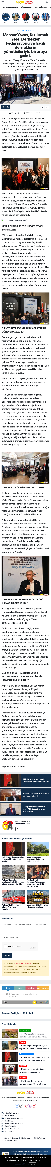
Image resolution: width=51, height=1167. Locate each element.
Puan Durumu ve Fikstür (14, 1123)
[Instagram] (30, 1106)
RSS (6, 1154)
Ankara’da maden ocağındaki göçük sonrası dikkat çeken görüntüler (13, 882)
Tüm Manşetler (10, 1126)
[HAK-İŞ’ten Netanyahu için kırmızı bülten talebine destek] (13, 849)
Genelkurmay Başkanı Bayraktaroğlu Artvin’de (31, 1070)
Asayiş (22, 1042)
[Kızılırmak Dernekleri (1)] (25, 467)
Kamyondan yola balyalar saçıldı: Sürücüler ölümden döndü (34, 1047)
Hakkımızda (25, 1138)
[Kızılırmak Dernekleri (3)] (25, 576)
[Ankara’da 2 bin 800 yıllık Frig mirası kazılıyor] (38, 897)
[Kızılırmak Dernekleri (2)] (25, 308)
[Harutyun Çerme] (7, 825)
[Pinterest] (26, 1106)
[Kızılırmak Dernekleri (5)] (14, 220)
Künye (6, 1138)
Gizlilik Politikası (40, 1138)
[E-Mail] (17, 829)
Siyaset (23, 1066)
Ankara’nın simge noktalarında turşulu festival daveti (35, 859)
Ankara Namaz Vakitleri (14, 1118)
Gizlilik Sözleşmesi (11, 1141)
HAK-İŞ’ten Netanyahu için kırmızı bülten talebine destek (13, 859)
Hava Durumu (10, 1116)
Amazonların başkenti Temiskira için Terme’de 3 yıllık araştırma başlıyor (32, 1036)
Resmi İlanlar (41, 8)
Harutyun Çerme (17, 113)
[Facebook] (17, 1106)
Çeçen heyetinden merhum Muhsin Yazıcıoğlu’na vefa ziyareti (32, 1083)
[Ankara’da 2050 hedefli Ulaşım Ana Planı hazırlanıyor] (13, 897)
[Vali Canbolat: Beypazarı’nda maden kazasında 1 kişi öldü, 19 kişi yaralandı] (38, 872)
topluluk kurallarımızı (24, 963)
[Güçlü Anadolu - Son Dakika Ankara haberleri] (24, 2)
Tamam (32, 1164)
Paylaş (7, 107)
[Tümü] (48, 1024)
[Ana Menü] (3, 2)
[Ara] (47, 2)
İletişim (15, 1138)
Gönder (7, 955)
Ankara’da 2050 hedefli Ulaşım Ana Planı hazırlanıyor (12, 907)
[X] (21, 1106)
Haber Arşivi (9, 1131)
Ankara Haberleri (10, 8)
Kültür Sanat (25, 1030)
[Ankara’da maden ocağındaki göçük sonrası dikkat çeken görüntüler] (13, 872)
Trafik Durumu (10, 1121)
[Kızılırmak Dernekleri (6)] (25, 174)
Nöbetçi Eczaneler (12, 1113)
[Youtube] (34, 1106)
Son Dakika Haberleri (13, 1129)
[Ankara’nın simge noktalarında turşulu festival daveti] (38, 849)
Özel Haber (26, 8)
